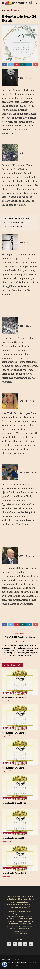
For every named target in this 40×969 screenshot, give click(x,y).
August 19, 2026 (7, 876)
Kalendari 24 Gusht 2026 (13, 226)
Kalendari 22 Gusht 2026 (14, 803)
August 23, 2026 (7, 736)
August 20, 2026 (7, 771)
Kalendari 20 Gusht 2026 (14, 873)
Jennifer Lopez (22, 413)
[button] (4, 964)
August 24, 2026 (7, 701)
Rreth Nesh (6, 959)
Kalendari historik (13, 10)
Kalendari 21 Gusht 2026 (14, 838)
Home (3, 10)
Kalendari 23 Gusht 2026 (14, 767)
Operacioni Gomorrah (13, 342)
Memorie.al (6, 962)
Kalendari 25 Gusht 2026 (13, 222)
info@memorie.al (20, 931)
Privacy (16, 959)
